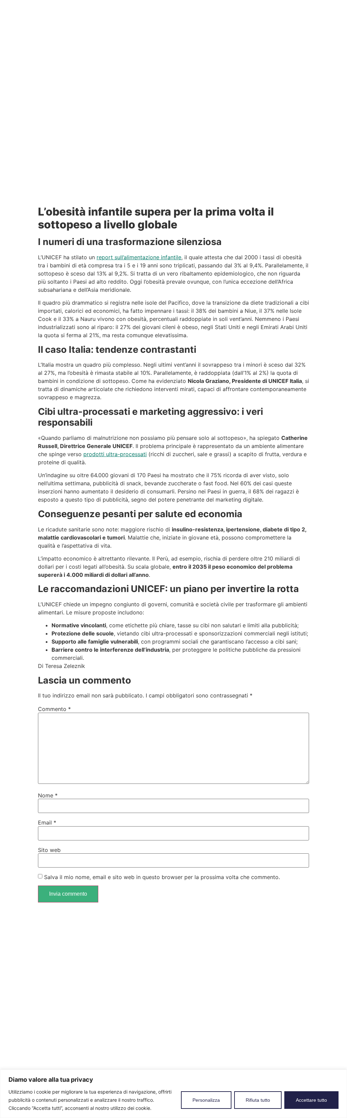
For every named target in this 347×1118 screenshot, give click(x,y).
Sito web (49, 850)
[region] (173, 1094)
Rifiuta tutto (258, 1100)
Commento (54, 709)
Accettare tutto (311, 1100)
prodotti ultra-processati (115, 454)
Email (47, 822)
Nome (48, 795)
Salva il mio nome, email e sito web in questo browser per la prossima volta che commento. (162, 877)
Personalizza (206, 1100)
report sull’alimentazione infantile (139, 257)
